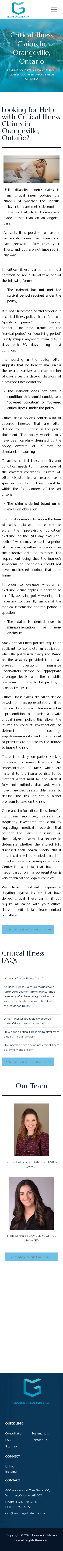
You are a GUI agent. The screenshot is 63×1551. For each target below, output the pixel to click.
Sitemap (11, 1446)
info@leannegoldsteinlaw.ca (25, 1513)
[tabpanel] (31, 998)
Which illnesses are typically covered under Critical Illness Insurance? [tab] (27, 1021)
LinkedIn (11, 1466)
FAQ (8, 1440)
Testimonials (40, 1433)
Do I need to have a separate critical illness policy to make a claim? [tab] (31, 1047)
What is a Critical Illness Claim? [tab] (24, 978)
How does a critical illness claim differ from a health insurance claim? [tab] (31, 1034)
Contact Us (39, 1440)
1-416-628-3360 (26, 1502)
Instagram (12, 1471)
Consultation (14, 1433)
